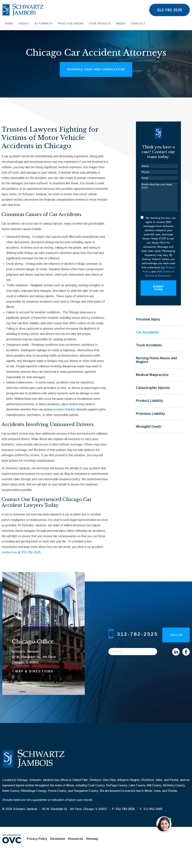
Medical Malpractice (152, 375)
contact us (9, 552)
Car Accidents (147, 332)
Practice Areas (71, 23)
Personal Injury (148, 319)
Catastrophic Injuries (153, 388)
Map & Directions (34, 671)
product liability (64, 409)
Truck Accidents (149, 345)
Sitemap (92, 838)
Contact (138, 23)
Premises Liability (150, 414)
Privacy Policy (37, 838)
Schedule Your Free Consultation (96, 69)
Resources (75, 838)
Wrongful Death (148, 426)
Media (121, 23)
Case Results (100, 23)
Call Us (176, 634)
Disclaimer (57, 838)
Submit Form (158, 288)
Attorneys (43, 23)
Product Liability (149, 401)
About (24, 23)
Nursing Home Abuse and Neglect (156, 360)
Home (9, 23)
